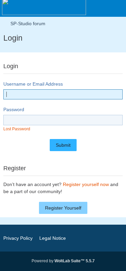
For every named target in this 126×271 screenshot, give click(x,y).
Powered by (63, 261)
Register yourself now (86, 184)
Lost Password (16, 129)
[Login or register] (100, 8)
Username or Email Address (33, 84)
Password (13, 109)
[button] (83, 8)
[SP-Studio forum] (44, 6)
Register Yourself (63, 208)
